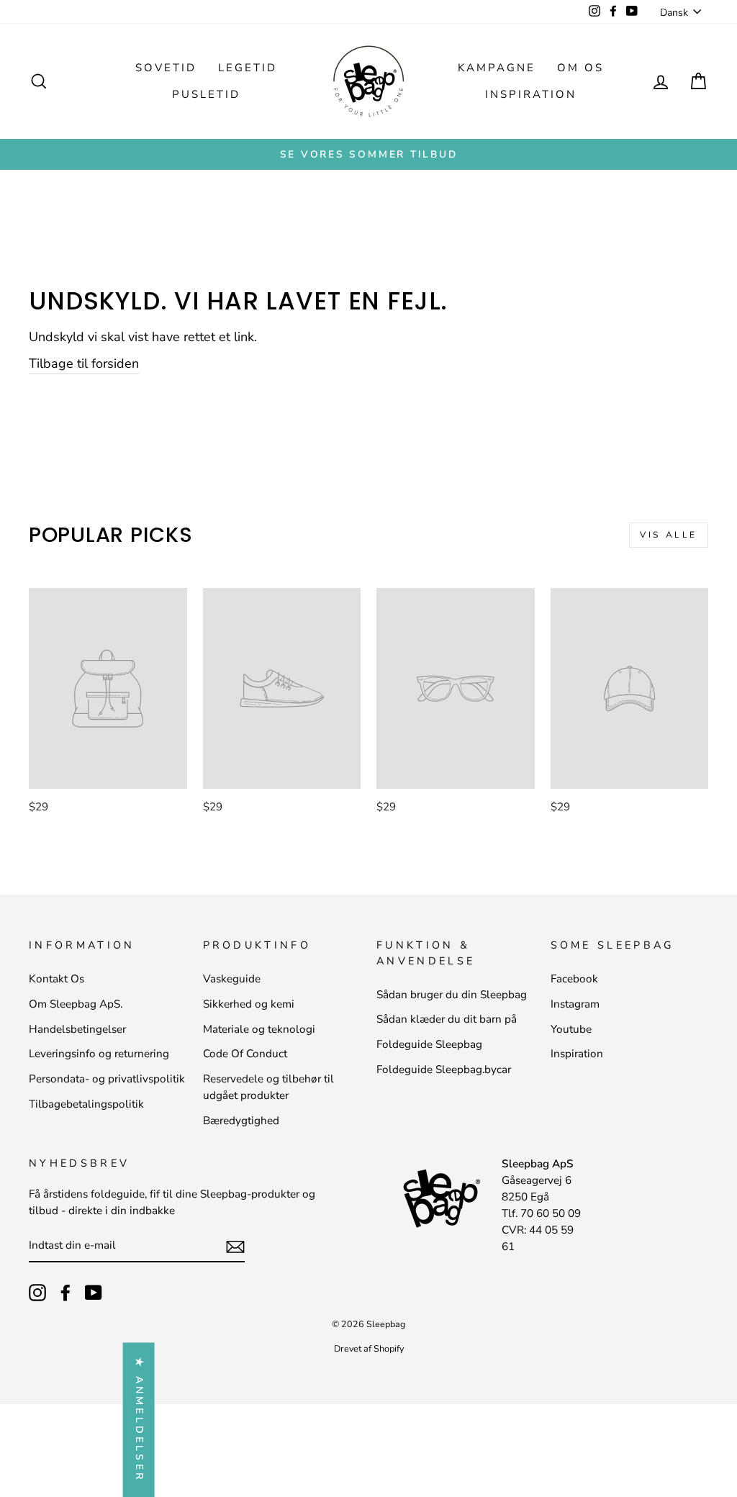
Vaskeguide (232, 979)
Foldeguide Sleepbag (429, 1044)
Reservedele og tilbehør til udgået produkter (268, 1087)
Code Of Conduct (245, 1053)
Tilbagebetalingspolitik (86, 1104)
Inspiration (531, 94)
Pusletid (206, 94)
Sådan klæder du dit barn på (446, 1019)
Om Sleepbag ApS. (75, 1004)
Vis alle (668, 535)
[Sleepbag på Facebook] (65, 1292)
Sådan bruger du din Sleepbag (451, 994)
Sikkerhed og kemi (248, 1004)
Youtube (571, 1029)
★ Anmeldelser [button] (139, 1419)
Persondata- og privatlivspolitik (107, 1079)
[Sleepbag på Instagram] (37, 1292)
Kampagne (496, 67)
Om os (580, 67)
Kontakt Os (56, 979)
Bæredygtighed (241, 1120)
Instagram (575, 1004)
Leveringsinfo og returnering (99, 1053)
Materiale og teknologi (259, 1029)
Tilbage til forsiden (84, 363)
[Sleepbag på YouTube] (93, 1292)
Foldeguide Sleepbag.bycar (443, 1069)
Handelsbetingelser (77, 1029)
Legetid (247, 67)
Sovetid (165, 67)
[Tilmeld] (235, 1246)
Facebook (574, 979)
